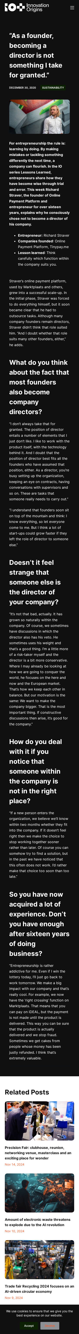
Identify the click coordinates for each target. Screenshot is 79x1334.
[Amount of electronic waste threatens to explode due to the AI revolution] (39, 1192)
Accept (29, 1325)
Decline (50, 1325)
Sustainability (53, 87)
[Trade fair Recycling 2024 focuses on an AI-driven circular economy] (39, 1259)
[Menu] (72, 8)
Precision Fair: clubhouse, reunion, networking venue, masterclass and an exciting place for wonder (38, 1152)
